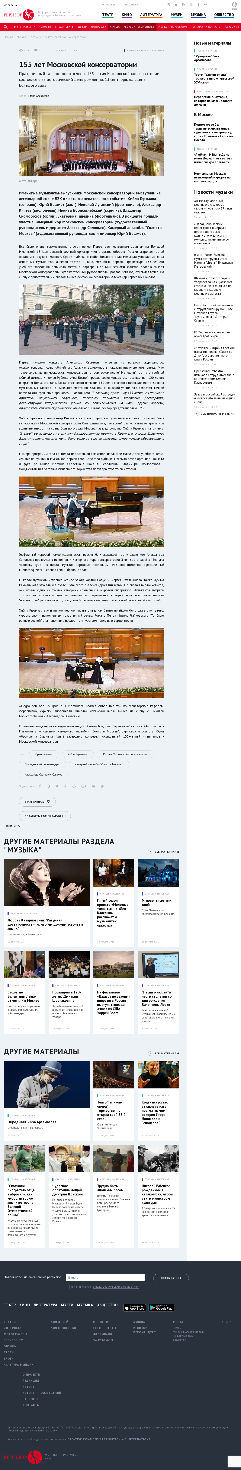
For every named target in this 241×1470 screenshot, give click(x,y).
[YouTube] (191, 4)
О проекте (109, 4)
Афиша (115, 26)
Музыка (198, 14)
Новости (45, 26)
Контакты (31, 1405)
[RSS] (183, 4)
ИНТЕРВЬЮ (17, 913)
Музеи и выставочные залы (188, 1331)
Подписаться (171, 1278)
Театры (177, 1328)
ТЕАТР (200, 51)
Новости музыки (213, 192)
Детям (82, 26)
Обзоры (10, 1346)
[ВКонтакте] (169, 4)
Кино (127, 14)
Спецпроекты (64, 26)
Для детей (60, 1322)
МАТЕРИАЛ (158, 50)
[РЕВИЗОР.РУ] (19, 14)
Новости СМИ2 (12, 825)
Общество (224, 14)
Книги (227, 1322)
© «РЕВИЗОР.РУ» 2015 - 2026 (61, 1457)
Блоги (9, 1358)
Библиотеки (179, 1339)
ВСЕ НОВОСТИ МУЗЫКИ (218, 413)
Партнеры (31, 1399)
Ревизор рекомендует (139, 26)
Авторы (29, 1387)
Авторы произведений (42, 1393)
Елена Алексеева (38, 96)
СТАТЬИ (143, 50)
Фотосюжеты (15, 1334)
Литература (151, 14)
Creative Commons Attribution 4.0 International (110, 1439)
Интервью (12, 1328)
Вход (234, 8)
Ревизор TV (13, 1340)
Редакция (31, 1380)
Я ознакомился (81, 1287)
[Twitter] (176, 4)
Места (162, 26)
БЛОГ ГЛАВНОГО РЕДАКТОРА (213, 91)
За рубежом (179, 26)
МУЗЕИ (200, 149)
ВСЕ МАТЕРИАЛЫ (167, 851)
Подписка (131, 4)
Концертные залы (183, 1335)
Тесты (9, 1352)
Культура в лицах (19, 1364)
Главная (8, 37)
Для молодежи (63, 1328)
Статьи (34, 37)
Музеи (177, 14)
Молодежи (98, 26)
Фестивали (102, 1334)
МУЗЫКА (131, 50)
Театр (108, 14)
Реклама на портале (205, 26)
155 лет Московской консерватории (64, 37)
